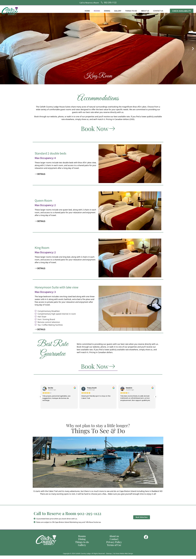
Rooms (97, 11)
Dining (107, 11)
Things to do (131, 11)
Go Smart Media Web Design (123, 553)
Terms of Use (114, 544)
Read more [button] (124, 405)
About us (145, 11)
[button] (3, 49)
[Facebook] (146, 537)
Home (87, 11)
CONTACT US (158, 11)
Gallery (117, 11)
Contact (114, 539)
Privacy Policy (114, 542)
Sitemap (109, 553)
